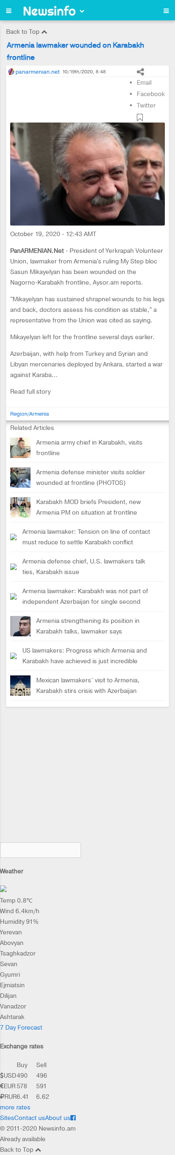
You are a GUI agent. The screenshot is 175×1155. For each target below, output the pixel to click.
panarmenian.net (37, 72)
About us (57, 1118)
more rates (15, 1107)
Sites (7, 1118)
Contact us (29, 1118)
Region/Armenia (29, 413)
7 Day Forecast (21, 1028)
